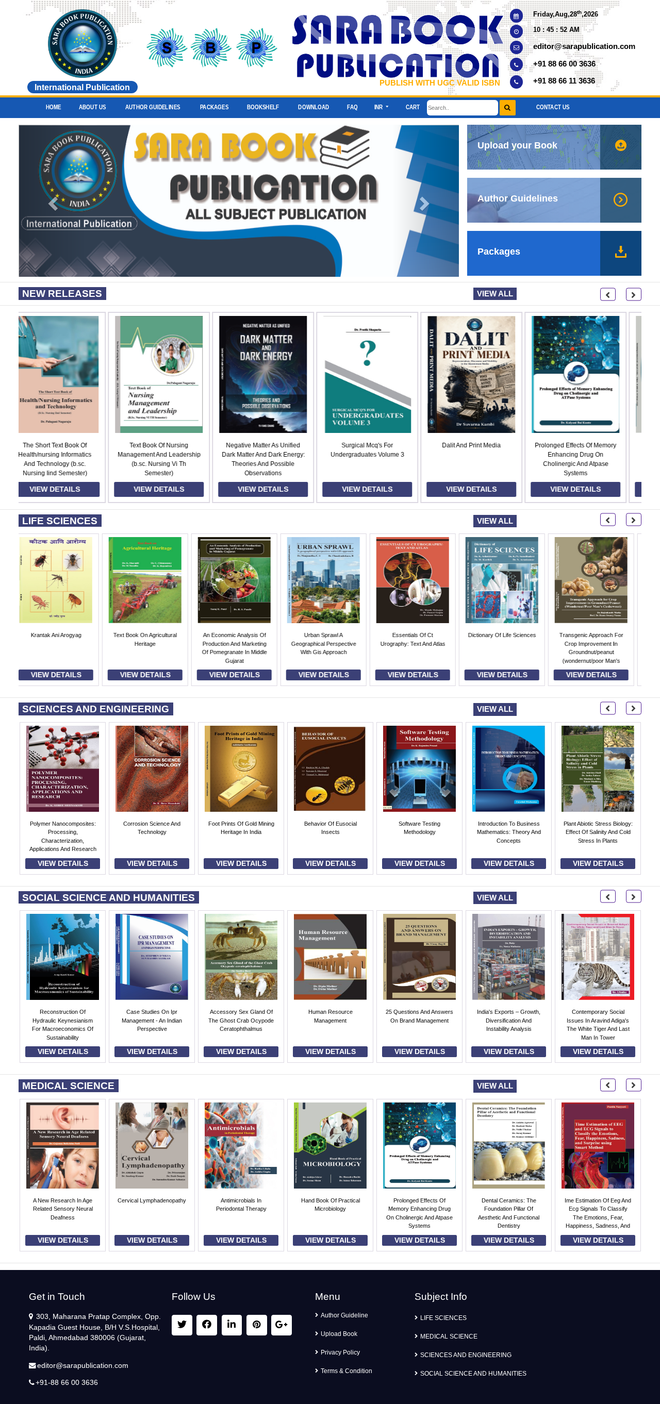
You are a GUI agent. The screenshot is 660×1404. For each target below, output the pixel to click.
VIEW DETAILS (70, 489)
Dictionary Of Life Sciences (330, 635)
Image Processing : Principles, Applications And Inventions (508, 832)
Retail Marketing (598, 1012)
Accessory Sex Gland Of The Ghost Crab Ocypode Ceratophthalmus (62, 1020)
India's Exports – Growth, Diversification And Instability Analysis (330, 1020)
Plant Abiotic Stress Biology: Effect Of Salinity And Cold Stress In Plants (419, 832)
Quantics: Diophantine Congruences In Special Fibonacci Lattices (509, 643)
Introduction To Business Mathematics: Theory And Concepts (330, 832)
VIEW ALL (495, 293)
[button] (381, 104)
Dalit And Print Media (383, 445)
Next (633, 294)
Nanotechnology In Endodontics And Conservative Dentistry (591, 454)
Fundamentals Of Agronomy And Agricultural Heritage (598, 643)
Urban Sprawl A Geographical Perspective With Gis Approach (152, 643)
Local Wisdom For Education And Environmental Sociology (508, 1020)
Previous (608, 294)
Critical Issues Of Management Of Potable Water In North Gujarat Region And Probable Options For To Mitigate (598, 841)
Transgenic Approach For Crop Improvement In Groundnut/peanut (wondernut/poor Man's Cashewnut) (420, 652)
